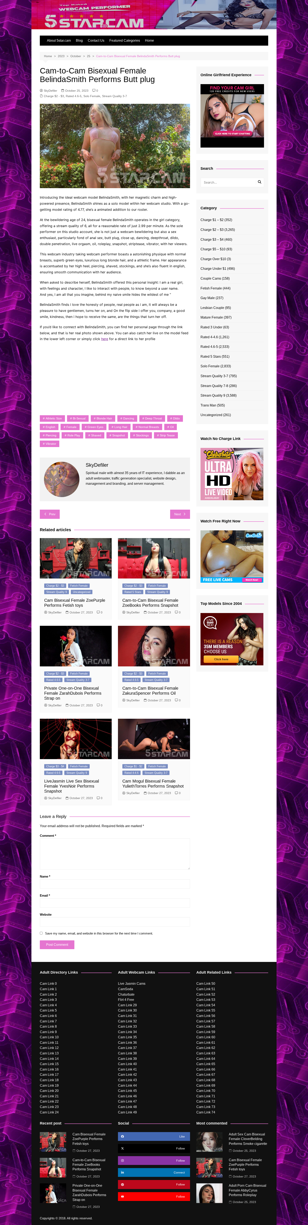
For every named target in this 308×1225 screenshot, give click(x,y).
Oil (172, 427)
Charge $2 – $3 (212, 229)
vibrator (51, 443)
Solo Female (91, 96)
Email (45, 895)
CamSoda (125, 989)
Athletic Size (54, 418)
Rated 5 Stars (132, 592)
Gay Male (208, 298)
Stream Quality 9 (56, 592)
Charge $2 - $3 (54, 96)
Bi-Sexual (79, 418)
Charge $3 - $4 (55, 766)
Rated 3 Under (211, 327)
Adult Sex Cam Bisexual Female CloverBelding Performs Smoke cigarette (248, 1138)
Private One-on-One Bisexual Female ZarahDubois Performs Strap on (72, 693)
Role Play (73, 435)
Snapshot (118, 435)
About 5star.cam (59, 40)
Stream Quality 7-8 (214, 386)
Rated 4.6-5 (74, 96)
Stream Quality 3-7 (114, 96)
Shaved (96, 435)
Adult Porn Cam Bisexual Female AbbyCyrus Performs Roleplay (247, 1190)
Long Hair (120, 427)
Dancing (128, 418)
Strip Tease (167, 435)
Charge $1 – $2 (212, 220)
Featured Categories (124, 40)
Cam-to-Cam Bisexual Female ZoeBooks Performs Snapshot (88, 1164)
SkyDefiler (50, 90)
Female (71, 427)
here (104, 339)
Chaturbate (126, 994)
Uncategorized (81, 592)
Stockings (142, 435)
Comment (48, 835)
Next (177, 514)
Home (149, 40)
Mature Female (212, 317)
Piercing (51, 435)
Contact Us (96, 40)
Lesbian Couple (212, 308)
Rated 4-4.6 (131, 772)
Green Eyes (95, 427)
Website (46, 914)
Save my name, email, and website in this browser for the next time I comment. (99, 933)
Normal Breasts (148, 427)
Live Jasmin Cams (131, 983)
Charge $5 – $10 (213, 249)
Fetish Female (79, 585)
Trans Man (208, 405)
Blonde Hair (104, 418)
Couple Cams (211, 278)
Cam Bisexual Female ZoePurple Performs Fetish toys (89, 1138)
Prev (52, 514)
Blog (79, 40)
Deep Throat (153, 418)
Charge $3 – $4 (212, 239)
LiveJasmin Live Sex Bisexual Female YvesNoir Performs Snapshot (71, 786)
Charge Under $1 (213, 268)
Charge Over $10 (213, 259)
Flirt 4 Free (126, 999)
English (50, 427)
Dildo (176, 418)
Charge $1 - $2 (133, 766)
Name (45, 876)
